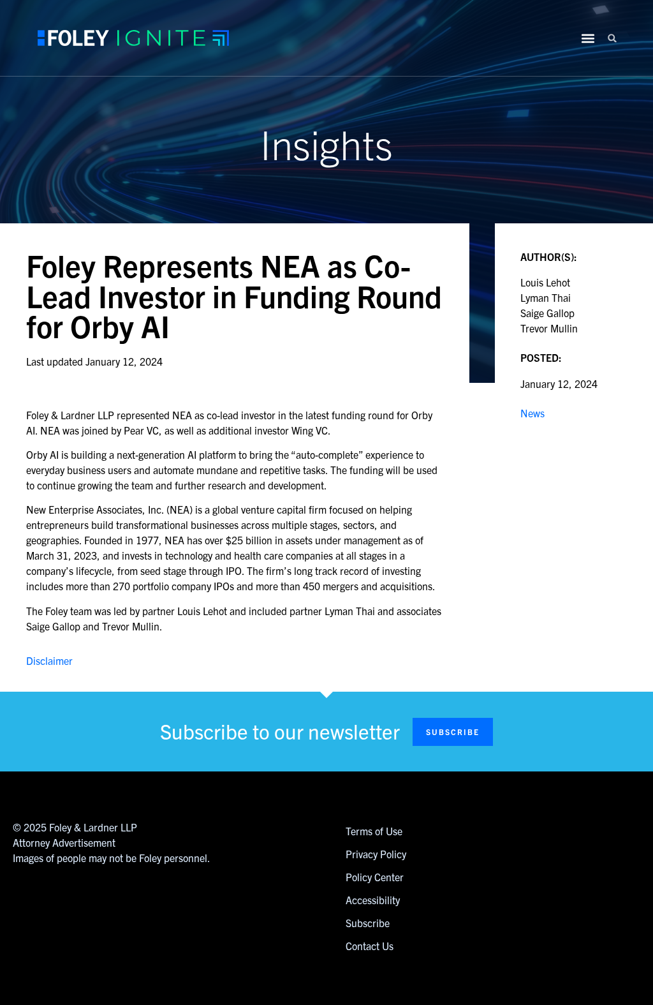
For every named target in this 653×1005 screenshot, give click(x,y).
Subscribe (368, 922)
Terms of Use (374, 830)
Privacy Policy (376, 853)
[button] (612, 38)
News (532, 412)
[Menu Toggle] (588, 38)
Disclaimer (49, 660)
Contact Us (369, 945)
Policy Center (375, 876)
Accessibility (373, 899)
